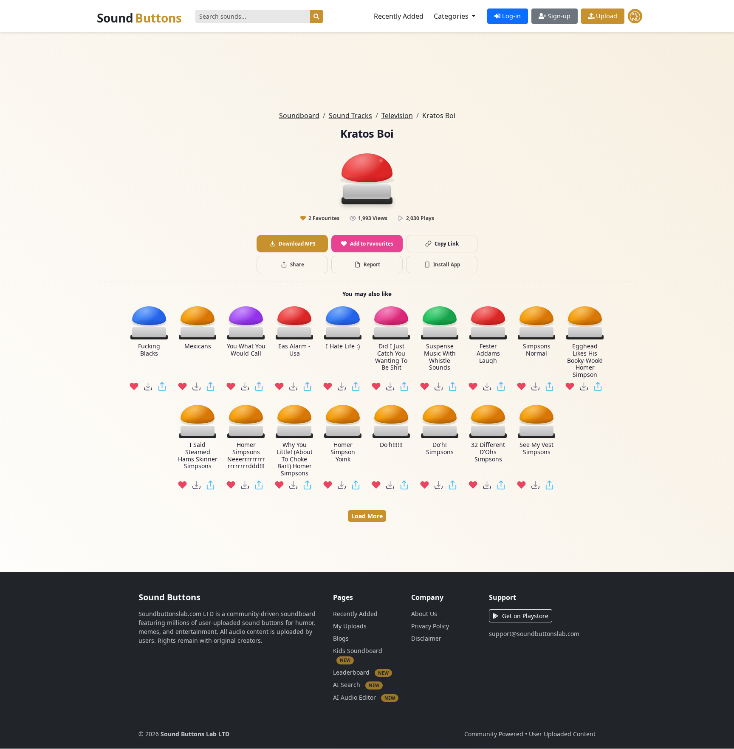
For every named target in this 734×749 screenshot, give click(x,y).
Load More (367, 516)
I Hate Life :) (343, 346)
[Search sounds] (316, 16)
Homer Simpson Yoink (342, 452)
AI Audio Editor (364, 697)
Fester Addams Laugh (488, 353)
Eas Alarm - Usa (294, 350)
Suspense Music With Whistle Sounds (440, 357)
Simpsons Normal (536, 350)
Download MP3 (297, 243)
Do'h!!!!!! (391, 445)
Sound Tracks (350, 115)
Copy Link (447, 243)
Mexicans (197, 346)
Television (397, 115)
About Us (424, 614)
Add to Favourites (371, 243)
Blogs (341, 638)
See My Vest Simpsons (536, 448)
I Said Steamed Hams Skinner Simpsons (197, 455)
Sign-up (558, 16)
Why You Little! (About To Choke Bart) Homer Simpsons (295, 459)
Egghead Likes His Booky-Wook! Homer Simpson (585, 361)
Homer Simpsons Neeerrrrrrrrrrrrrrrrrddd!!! (246, 455)
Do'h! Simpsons (440, 448)
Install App (446, 264)
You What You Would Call (246, 350)
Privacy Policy (430, 626)
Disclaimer (426, 638)
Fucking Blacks (149, 350)
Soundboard (299, 115)
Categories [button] (452, 16)
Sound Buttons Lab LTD (195, 734)
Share (297, 264)
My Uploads (350, 626)
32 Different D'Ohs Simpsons (488, 452)
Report (372, 264)
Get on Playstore (525, 616)
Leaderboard (361, 672)
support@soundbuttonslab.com (534, 634)
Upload (605, 16)
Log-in (510, 16)
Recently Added (398, 16)
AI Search (356, 685)
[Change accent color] (635, 16)
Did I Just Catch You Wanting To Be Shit (391, 357)
